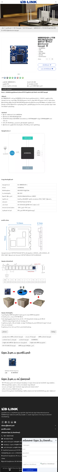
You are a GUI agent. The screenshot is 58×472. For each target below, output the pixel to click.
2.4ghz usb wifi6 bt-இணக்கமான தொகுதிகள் (14, 342)
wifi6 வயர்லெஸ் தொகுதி (44, 337)
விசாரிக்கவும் (46, 65)
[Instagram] (15, 422)
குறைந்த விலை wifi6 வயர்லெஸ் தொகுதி (12, 337)
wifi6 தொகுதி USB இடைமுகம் (26, 345)
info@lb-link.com (19, 444)
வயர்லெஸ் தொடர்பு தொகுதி (9, 340)
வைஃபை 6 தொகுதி (31, 337)
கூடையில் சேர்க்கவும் (46, 69)
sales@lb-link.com (19, 442)
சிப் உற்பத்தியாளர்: (31, 84)
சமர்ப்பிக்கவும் (30, 470)
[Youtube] (12, 422)
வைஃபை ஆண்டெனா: (8, 86)
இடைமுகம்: (30, 86)
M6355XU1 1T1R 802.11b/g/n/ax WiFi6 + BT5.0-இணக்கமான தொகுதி (12, 370)
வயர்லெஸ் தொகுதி (24, 340)
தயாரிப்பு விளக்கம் (7, 89)
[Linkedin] (6, 422)
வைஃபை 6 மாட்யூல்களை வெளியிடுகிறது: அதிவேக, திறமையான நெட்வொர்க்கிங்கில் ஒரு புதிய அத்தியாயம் (28, 391)
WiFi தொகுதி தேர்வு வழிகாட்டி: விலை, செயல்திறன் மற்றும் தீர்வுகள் (18, 385)
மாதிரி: (4, 82)
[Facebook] (2, 422)
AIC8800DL (34, 340)
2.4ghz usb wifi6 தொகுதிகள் (37, 342)
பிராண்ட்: (29, 82)
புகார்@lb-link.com (18, 447)
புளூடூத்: (4, 84)
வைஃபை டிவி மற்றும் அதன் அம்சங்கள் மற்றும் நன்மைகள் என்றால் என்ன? (20, 387)
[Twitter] (9, 422)
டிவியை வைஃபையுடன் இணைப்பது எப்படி (12, 389)
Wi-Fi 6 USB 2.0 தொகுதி (9, 345)
